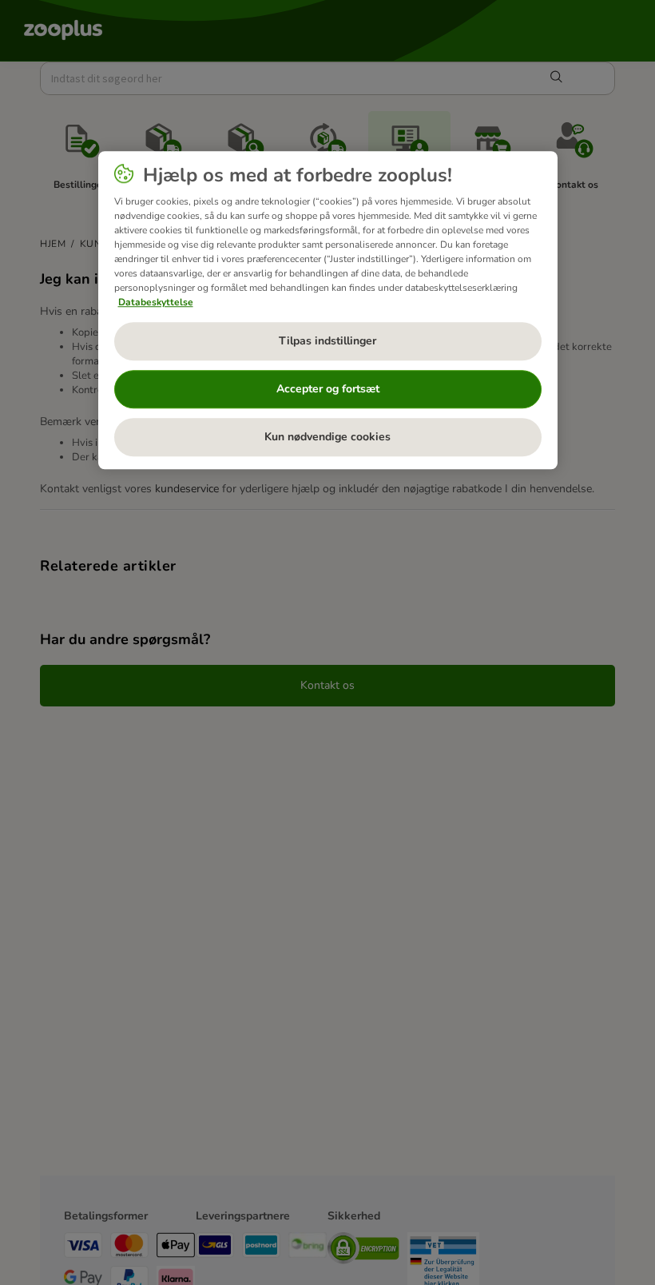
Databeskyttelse (155, 302)
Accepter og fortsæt (327, 389)
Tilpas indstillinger (327, 341)
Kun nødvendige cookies (327, 437)
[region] (328, 310)
